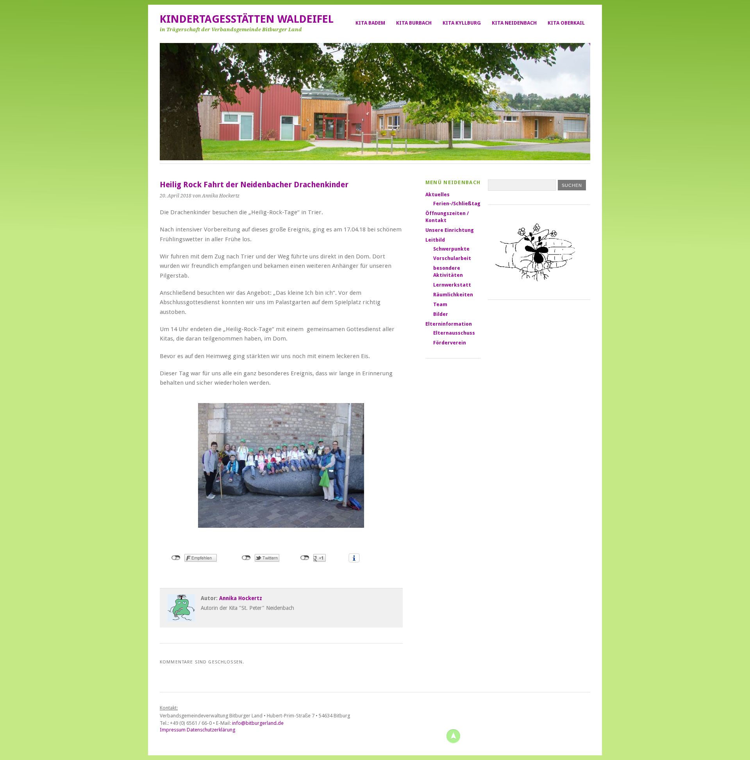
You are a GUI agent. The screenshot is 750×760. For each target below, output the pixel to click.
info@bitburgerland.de (258, 723)
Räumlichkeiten (453, 295)
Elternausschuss (454, 333)
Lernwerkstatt (452, 285)
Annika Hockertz (240, 598)
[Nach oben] (453, 736)
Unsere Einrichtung (449, 230)
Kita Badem (370, 23)
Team (440, 304)
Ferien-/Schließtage (458, 203)
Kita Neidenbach (514, 23)
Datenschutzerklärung (211, 730)
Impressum (173, 730)
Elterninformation (448, 324)
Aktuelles (437, 194)
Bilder (440, 314)
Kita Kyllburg (462, 23)
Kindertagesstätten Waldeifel (247, 19)
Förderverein (449, 343)
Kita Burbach (414, 23)
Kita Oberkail (566, 23)
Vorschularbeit (452, 258)
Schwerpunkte (451, 249)
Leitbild (435, 240)
